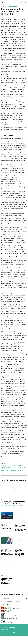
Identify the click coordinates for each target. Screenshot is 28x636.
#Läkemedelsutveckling (18, 505)
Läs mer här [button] (5, 629)
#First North (3, 529)
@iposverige (7, 622)
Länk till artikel (9, 463)
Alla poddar (3, 620)
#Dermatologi (4, 505)
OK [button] (14, 632)
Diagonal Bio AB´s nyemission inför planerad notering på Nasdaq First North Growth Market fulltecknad (13, 467)
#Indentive (9, 529)
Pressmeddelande (13, 6)
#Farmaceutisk (10, 505)
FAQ (19, 601)
